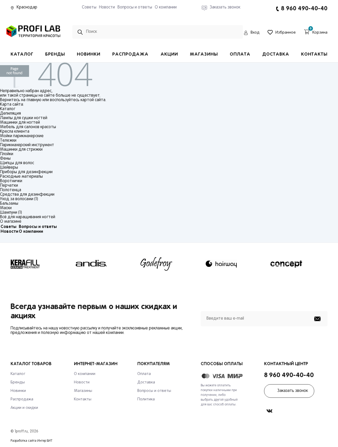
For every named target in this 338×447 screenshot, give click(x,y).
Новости (107, 7)
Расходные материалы (21, 176)
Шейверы (9, 167)
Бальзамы (9, 203)
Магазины (204, 54)
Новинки (88, 54)
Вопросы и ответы (135, 7)
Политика (146, 399)
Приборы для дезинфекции (26, 172)
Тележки (8, 140)
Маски (6, 208)
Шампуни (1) (11, 212)
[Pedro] (33, 39)
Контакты (314, 54)
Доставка (275, 54)
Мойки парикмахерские (22, 136)
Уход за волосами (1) (19, 199)
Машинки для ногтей (20, 122)
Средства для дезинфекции (27, 194)
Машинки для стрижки (21, 149)
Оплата (240, 54)
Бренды (55, 54)
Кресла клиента (14, 131)
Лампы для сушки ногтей (23, 118)
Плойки (6, 154)
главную (33, 100)
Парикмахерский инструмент (27, 145)
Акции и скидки (24, 408)
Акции (169, 54)
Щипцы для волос (17, 163)
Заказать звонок (292, 391)
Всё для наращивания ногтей (27, 217)
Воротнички (11, 181)
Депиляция (10, 113)
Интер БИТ (45, 440)
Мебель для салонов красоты (28, 127)
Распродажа (130, 54)
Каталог (22, 54)
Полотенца (10, 190)
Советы (89, 7)
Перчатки (9, 185)
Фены (5, 158)
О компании (166, 7)
